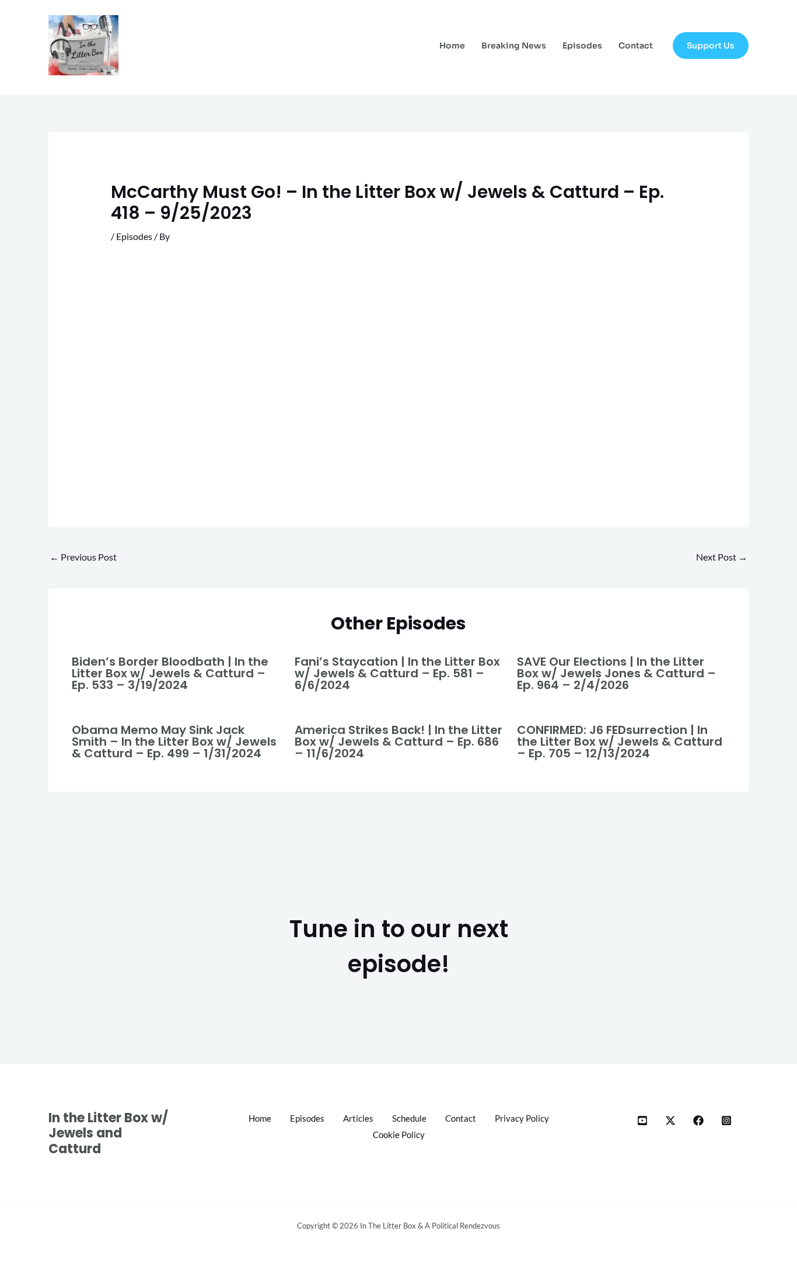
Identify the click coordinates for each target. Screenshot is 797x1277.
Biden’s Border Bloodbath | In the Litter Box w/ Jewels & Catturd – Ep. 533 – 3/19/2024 (170, 673)
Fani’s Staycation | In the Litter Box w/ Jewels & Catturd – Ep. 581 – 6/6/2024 (397, 673)
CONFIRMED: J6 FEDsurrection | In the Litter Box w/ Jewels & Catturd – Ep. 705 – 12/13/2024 (619, 741)
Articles (358, 1118)
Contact (635, 45)
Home (452, 45)
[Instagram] (726, 1120)
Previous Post (83, 556)
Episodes (582, 45)
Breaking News (513, 45)
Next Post (721, 556)
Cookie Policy (399, 1134)
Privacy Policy (522, 1118)
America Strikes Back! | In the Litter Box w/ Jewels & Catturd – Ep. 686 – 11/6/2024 (398, 741)
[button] (711, 45)
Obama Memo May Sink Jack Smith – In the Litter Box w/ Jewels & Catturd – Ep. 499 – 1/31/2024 (174, 741)
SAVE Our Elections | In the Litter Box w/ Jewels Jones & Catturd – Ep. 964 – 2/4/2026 (616, 673)
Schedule (409, 1118)
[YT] (642, 1120)
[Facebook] (698, 1120)
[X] (670, 1120)
